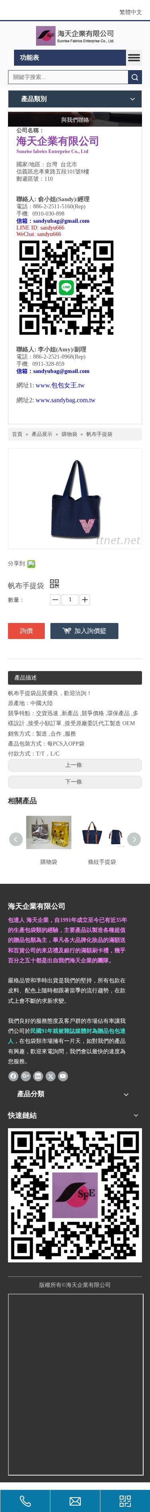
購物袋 (48, 862)
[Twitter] (51, 1076)
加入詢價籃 (90, 630)
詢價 (26, 630)
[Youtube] (63, 1076)
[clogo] (75, 36)
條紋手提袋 (102, 862)
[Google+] (26, 1076)
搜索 (135, 77)
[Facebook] (13, 1076)
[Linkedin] (38, 1076)
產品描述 (25, 678)
